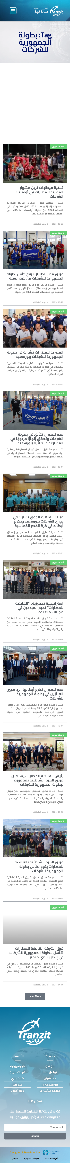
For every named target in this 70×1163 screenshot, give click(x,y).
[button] (13, 10)
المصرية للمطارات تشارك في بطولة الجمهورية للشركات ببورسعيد (35, 354)
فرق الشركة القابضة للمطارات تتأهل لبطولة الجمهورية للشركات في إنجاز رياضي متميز (36, 952)
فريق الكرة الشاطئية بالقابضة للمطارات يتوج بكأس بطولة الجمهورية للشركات (39, 866)
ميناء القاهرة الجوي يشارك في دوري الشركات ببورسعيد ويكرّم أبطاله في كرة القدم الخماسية (38, 521)
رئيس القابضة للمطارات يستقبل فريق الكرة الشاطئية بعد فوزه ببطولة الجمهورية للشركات (37, 780)
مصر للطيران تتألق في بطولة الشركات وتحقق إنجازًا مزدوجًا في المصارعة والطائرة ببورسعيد (36, 438)
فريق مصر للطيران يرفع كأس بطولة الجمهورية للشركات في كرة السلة (35, 276)
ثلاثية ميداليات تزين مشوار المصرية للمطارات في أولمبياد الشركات (39, 192)
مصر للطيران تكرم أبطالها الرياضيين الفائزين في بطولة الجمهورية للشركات (35, 693)
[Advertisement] (35, 100)
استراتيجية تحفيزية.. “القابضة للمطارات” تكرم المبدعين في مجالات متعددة (39, 607)
